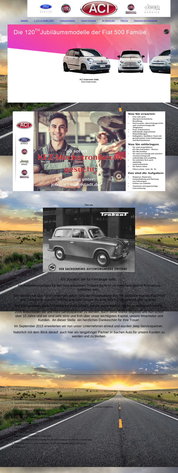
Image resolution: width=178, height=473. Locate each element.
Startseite (24, 21)
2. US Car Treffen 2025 (44, 21)
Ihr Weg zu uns (108, 21)
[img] (89, 8)
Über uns (124, 21)
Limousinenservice (67, 21)
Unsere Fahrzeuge (88, 21)
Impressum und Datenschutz (145, 21)
